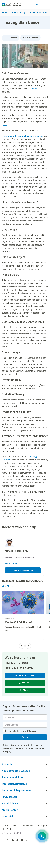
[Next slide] (28, 646)
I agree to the (23, 731)
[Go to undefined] (3, 839)
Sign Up (25, 737)
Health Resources (38, 12)
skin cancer (32, 88)
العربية (35, 4)
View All (5, 586)
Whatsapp (27, 690)
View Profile (9, 563)
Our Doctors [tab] (32, 38)
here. (4, 125)
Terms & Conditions (29, 731)
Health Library (18, 12)
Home (4, 12)
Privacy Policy (16, 748)
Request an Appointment (22, 570)
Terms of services (35, 748)
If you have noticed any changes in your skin (22, 136)
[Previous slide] (22, 646)
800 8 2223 (27, 683)
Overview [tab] (13, 38)
